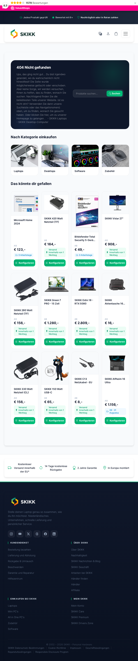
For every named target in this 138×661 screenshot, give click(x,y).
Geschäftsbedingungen (97, 648)
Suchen (115, 93)
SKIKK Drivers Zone (82, 623)
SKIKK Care (77, 611)
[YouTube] (20, 533)
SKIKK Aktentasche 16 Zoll (114, 302)
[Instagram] (11, 533)
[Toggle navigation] (125, 34)
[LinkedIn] (54, 533)
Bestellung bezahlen (19, 549)
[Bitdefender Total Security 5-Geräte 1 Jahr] (87, 211)
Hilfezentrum (15, 578)
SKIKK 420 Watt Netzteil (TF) (53, 220)
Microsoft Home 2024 (23, 222)
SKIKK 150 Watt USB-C (53, 391)
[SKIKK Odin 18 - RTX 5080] (87, 283)
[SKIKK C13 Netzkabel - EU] (87, 362)
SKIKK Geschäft (80, 567)
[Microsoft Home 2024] (26, 203)
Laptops (12, 605)
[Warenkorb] (116, 33)
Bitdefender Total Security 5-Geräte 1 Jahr (85, 238)
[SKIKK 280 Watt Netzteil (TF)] (26, 289)
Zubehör (12, 623)
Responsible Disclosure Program (51, 652)
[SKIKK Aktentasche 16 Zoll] (117, 283)
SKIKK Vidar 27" (114, 218)
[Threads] (37, 533)
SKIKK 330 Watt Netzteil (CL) (23, 391)
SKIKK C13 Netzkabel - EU (83, 380)
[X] (28, 533)
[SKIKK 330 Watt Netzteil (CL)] (26, 367)
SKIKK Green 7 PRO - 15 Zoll (52, 302)
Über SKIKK (77, 549)
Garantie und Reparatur (21, 572)
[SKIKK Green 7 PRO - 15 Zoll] (56, 283)
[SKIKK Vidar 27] (117, 202)
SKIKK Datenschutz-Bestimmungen (26, 648)
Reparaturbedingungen (19, 652)
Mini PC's (13, 611)
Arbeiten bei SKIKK (82, 572)
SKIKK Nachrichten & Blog (85, 561)
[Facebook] (45, 533)
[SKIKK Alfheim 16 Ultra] (117, 362)
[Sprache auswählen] (100, 33)
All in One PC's (16, 617)
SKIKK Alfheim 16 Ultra (115, 380)
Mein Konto (77, 605)
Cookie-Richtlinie (57, 648)
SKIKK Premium (80, 617)
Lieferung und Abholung (21, 555)
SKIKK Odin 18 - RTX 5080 (84, 302)
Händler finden (79, 578)
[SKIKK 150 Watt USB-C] (56, 367)
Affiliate (75, 590)
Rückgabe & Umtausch (20, 561)
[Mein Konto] (108, 33)
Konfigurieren (26, 262)
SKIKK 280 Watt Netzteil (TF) (23, 312)
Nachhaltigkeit (79, 555)
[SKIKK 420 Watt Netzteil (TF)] (56, 202)
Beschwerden (16, 567)
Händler (75, 584)
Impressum (75, 648)
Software (13, 628)
